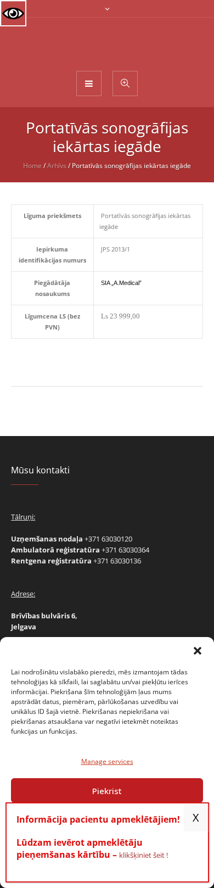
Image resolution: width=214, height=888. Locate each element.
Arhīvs (56, 165)
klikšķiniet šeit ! (143, 855)
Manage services (107, 761)
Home (32, 165)
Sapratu (196, 817)
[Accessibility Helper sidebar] (13, 13)
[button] (197, 650)
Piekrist (107, 790)
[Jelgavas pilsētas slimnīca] (107, 43)
